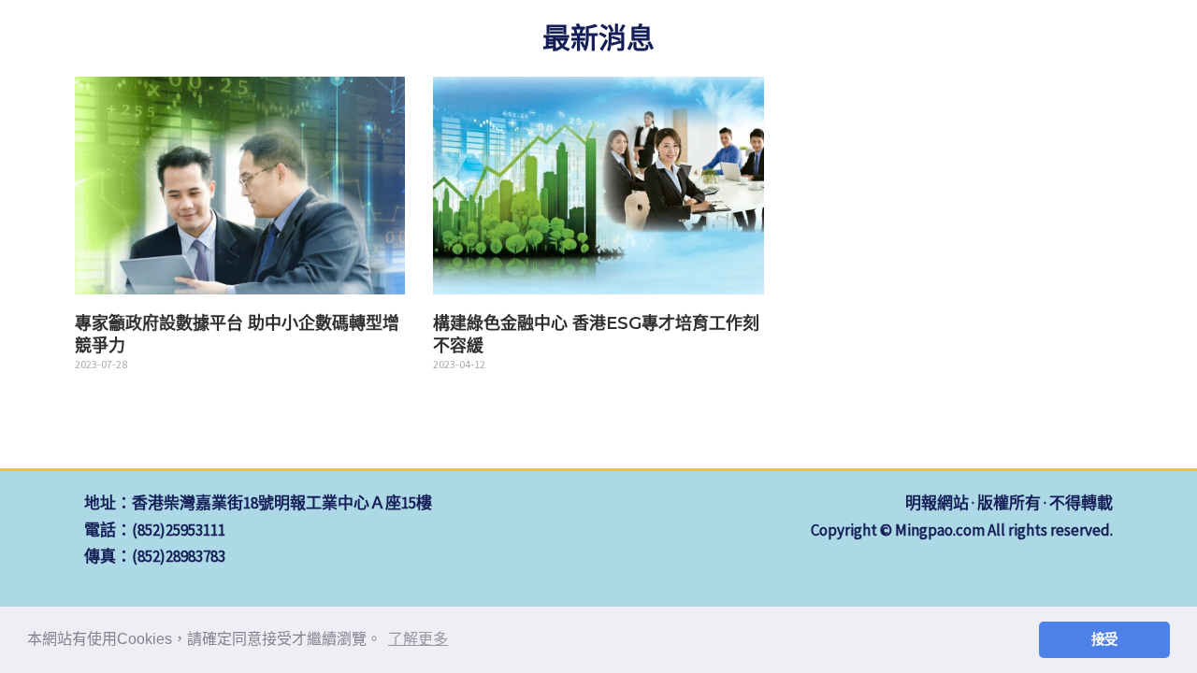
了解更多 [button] (418, 639)
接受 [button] (1104, 639)
